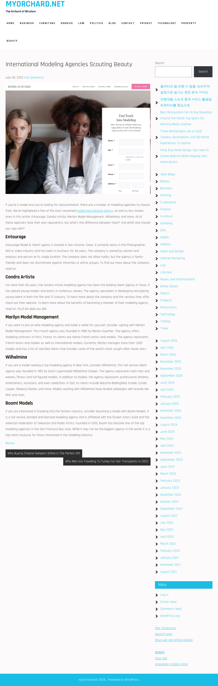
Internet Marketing (172, 258)
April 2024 (167, 446)
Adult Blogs (167, 174)
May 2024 (166, 439)
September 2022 (171, 509)
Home (10, 23)
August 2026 (168, 341)
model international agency (95, 211)
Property (188, 23)
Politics (96, 23)
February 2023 (170, 481)
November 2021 (170, 565)
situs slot (161, 658)
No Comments (35, 78)
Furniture (47, 23)
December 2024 (170, 411)
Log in (164, 595)
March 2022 (168, 544)
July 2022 (166, 523)
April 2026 (167, 348)
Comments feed (170, 609)
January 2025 (169, 404)
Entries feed (168, 602)
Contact (128, 23)
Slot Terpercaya (165, 628)
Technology (167, 23)
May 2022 (166, 530)
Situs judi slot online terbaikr (174, 640)
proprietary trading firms (171, 664)
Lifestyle (166, 272)
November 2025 (170, 369)
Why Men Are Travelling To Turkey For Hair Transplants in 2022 (106, 461)
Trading (165, 321)
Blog (112, 23)
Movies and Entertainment (177, 279)
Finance (165, 209)
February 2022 (170, 551)
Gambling (166, 223)
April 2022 (167, 537)
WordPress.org (170, 616)
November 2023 (170, 453)
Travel (164, 328)
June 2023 (167, 467)
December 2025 (170, 362)
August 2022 (168, 516)
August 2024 (168, 425)
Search (159, 63)
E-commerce (168, 202)
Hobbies (67, 23)
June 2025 (167, 383)
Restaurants (168, 307)
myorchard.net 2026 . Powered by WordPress (109, 680)
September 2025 (171, 376)
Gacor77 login (163, 634)
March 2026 (168, 355)
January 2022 (169, 558)
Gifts (163, 230)
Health (164, 237)
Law (81, 23)
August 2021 (168, 572)
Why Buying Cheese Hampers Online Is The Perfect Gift (44, 453)
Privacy (146, 23)
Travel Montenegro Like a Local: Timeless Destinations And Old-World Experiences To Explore (184, 137)
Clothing (165, 195)
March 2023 (168, 474)
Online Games (169, 286)
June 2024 (167, 432)
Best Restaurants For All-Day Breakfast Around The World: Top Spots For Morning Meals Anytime (186, 118)
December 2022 (170, 495)
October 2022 (169, 502)
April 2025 (167, 390)
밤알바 (160, 652)
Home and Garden (172, 251)
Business (27, 23)
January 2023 (169, 488)
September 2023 (171, 460)
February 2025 (170, 397)
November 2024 (170, 418)
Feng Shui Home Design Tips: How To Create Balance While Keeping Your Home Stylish (184, 156)
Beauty (12, 40)
